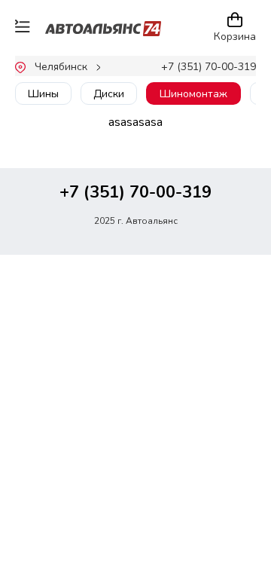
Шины (43, 94)
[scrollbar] (85, 110)
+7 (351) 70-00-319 (208, 67)
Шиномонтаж (193, 94)
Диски (108, 94)
